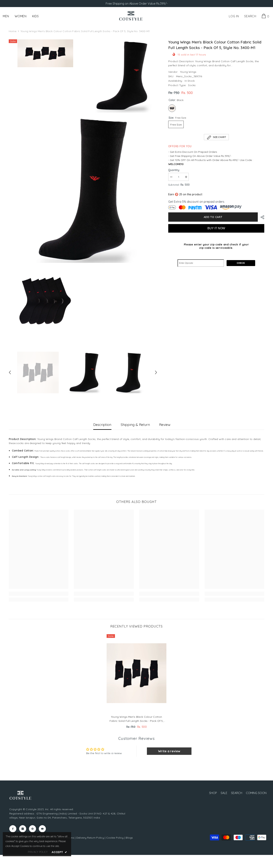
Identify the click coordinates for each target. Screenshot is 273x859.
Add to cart (213, 217)
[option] (38, 372)
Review (164, 425)
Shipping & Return (135, 425)
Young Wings (188, 72)
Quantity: (174, 170)
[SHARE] (261, 217)
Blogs (129, 837)
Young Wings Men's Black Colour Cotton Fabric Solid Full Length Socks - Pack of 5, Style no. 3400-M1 (136, 719)
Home (12, 31)
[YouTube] (42, 828)
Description (102, 425)
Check (241, 263)
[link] (39, 594)
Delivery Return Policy (90, 837)
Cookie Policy (115, 837)
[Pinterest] (32, 828)
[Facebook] (12, 828)
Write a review (169, 751)
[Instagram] (22, 828)
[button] (10, 372)
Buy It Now (216, 228)
